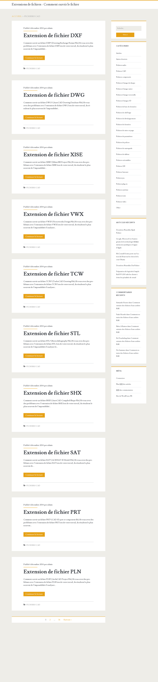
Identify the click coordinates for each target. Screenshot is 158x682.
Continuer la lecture (34, 58)
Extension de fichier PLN (52, 571)
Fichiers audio (121, 65)
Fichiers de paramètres (124, 136)
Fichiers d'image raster (124, 89)
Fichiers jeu (120, 178)
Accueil (17, 16)
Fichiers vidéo (121, 202)
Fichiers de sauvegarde (124, 148)
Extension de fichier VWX (53, 214)
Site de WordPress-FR (124, 396)
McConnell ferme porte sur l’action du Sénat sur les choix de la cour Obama (127, 257)
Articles (119, 53)
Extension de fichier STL (51, 333)
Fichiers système (122, 190)
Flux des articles (123, 384)
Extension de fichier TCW (53, 274)
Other (118, 208)
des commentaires (124, 390)
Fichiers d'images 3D (123, 101)
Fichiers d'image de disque (125, 83)
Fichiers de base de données (126, 107)
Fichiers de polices (122, 142)
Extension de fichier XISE (53, 154)
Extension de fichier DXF (52, 35)
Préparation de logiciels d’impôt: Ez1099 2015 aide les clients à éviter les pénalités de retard (127, 274)
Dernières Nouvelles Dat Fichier (127, 266)
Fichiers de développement (126, 119)
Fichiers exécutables (123, 160)
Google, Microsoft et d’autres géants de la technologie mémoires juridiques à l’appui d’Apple (127, 243)
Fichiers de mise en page (125, 130)
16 (59, 619)
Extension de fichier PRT (52, 512)
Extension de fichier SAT (52, 452)
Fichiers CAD (33, 69)
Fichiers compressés (123, 77)
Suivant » (67, 619)
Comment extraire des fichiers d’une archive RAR (128, 306)
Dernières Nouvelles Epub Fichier (125, 231)
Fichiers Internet (122, 172)
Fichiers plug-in (121, 184)
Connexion (120, 378)
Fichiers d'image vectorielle (126, 95)
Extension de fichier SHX (52, 393)
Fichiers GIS (120, 166)
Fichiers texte (121, 196)
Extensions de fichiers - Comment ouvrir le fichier (45, 4)
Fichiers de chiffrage (123, 113)
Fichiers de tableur (122, 154)
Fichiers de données (123, 125)
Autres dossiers (121, 59)
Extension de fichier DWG (54, 95)
